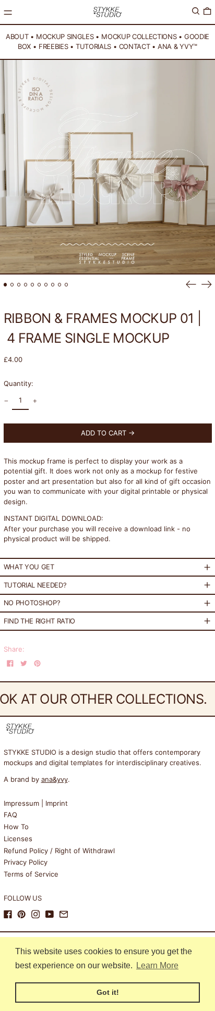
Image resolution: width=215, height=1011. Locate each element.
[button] (196, 11)
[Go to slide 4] (26, 284)
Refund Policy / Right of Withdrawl (59, 850)
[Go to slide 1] (5, 284)
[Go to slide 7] (46, 284)
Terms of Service (31, 874)
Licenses (18, 838)
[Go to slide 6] (39, 284)
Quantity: (18, 383)
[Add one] (35, 401)
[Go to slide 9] (60, 284)
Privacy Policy (25, 862)
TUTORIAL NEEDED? (35, 585)
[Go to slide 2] (12, 284)
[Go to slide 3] (19, 284)
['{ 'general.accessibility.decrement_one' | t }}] (6, 401)
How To (16, 826)
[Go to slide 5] (32, 284)
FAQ (10, 814)
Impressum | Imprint (36, 803)
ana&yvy (54, 779)
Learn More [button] (157, 965)
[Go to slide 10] (66, 284)
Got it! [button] (108, 992)
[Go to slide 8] (53, 284)
